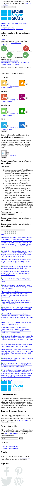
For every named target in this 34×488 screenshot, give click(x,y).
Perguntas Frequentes (23, 420)
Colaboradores (18, 23)
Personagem (11, 29)
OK (2, 7)
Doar (6, 25)
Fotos (5, 23)
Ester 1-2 (3, 39)
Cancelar (4, 131)
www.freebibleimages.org (10, 448)
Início (2, 23)
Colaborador (19, 29)
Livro (2, 29)
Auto (2, 234)
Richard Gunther (16, 43)
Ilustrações (10, 23)
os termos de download (9, 61)
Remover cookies (10, 7)
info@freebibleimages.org (10, 446)
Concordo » (11, 214)
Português (13, 155)
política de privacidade (11, 433)
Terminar (22, 229)
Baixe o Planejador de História (10, 229)
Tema (6, 29)
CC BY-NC (4, 44)
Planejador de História (12, 64)
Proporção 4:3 (14, 86)
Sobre (3, 25)
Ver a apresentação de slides (9, 62)
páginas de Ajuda (25, 458)
